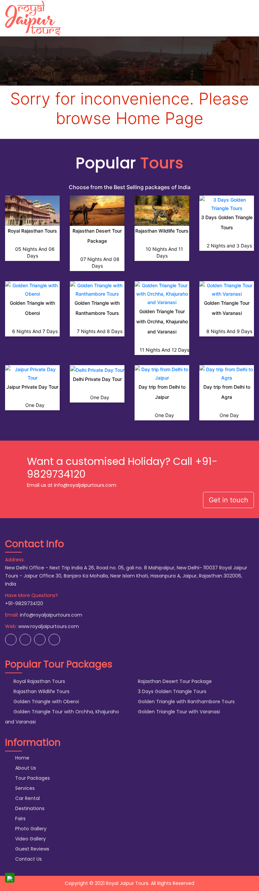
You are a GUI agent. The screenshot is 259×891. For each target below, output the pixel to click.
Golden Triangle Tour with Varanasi (178, 711)
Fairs (20, 818)
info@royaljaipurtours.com (51, 615)
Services (24, 788)
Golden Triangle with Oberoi (45, 701)
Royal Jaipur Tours (127, 883)
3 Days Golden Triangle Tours (171, 691)
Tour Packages (32, 778)
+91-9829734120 (24, 603)
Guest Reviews (31, 848)
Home (21, 757)
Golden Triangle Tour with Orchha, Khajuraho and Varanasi (162, 321)
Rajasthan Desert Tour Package (174, 681)
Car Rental (27, 798)
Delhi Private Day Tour (97, 379)
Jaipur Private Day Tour (32, 387)
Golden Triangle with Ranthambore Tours (186, 701)
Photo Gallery (30, 828)
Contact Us (28, 859)
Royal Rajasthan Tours (32, 231)
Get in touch (228, 500)
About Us (25, 768)
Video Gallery (30, 838)
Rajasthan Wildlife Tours (162, 231)
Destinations (29, 808)
